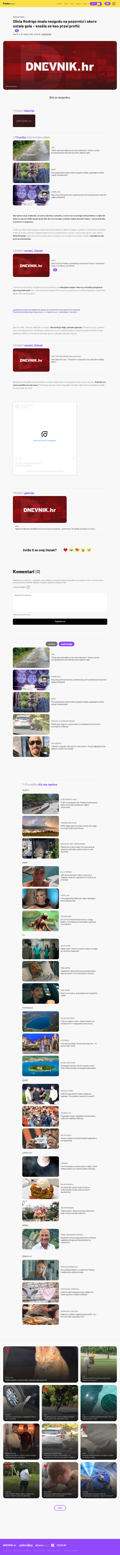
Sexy (85, 4)
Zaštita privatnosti (54, 1550)
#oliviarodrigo (23, 312)
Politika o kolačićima (71, 1550)
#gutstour (39, 312)
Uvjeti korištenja (39, 1550)
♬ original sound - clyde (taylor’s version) (60, 312)
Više (60, 1508)
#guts (31, 312)
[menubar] (114, 3)
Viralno (59, 4)
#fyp (15, 312)
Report (78, 4)
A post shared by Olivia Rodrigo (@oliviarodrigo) (44, 471)
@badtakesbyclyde (20, 310)
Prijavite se (60, 621)
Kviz (71, 4)
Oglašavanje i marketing (22, 1550)
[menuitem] (114, 3)
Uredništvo (7, 1550)
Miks (66, 4)
